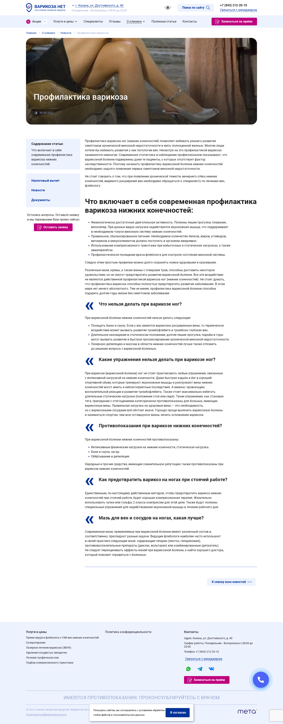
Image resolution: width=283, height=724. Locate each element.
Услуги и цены (36, 632)
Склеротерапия (35, 642)
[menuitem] (36, 21)
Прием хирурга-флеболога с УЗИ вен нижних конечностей (62, 637)
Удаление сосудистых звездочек (46, 652)
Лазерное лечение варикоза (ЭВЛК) (48, 647)
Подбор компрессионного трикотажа (49, 662)
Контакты (191, 632)
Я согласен (178, 712)
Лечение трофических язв (42, 657)
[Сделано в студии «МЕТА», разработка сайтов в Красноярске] (247, 712)
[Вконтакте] (211, 669)
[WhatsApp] (188, 669)
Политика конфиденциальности (128, 632)
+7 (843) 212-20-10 (233, 5)
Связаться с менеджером (238, 10)
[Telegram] (200, 669)
